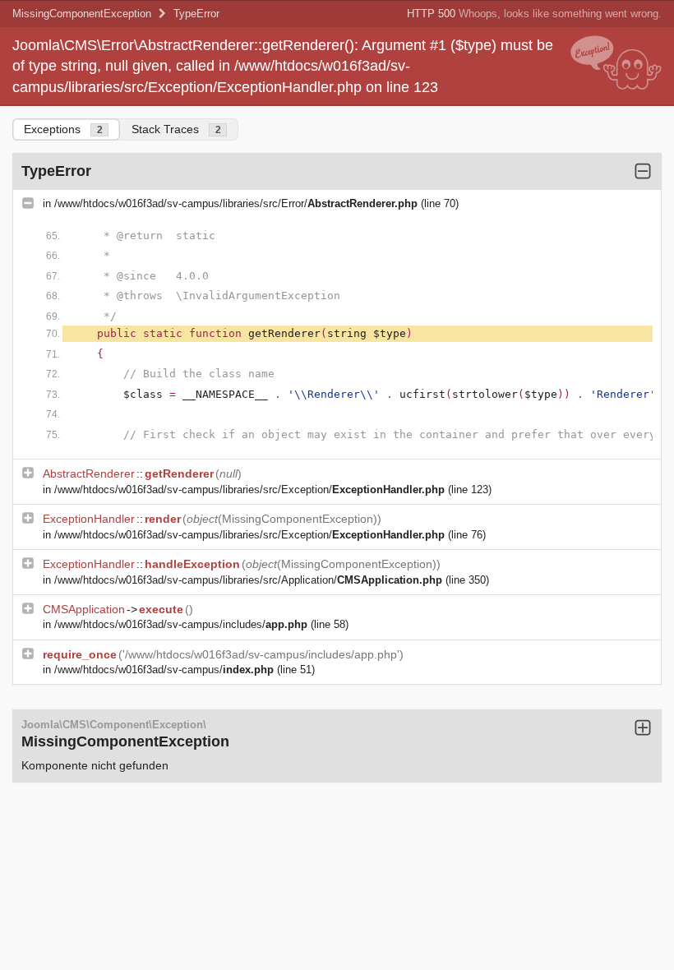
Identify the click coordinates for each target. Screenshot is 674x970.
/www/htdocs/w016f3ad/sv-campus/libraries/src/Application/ (248, 580)
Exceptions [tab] (63, 129)
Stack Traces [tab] (176, 129)
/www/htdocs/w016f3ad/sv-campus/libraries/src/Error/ (236, 203)
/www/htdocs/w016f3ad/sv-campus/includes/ (180, 624)
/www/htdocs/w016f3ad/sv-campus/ (164, 669)
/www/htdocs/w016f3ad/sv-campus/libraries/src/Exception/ (249, 489)
